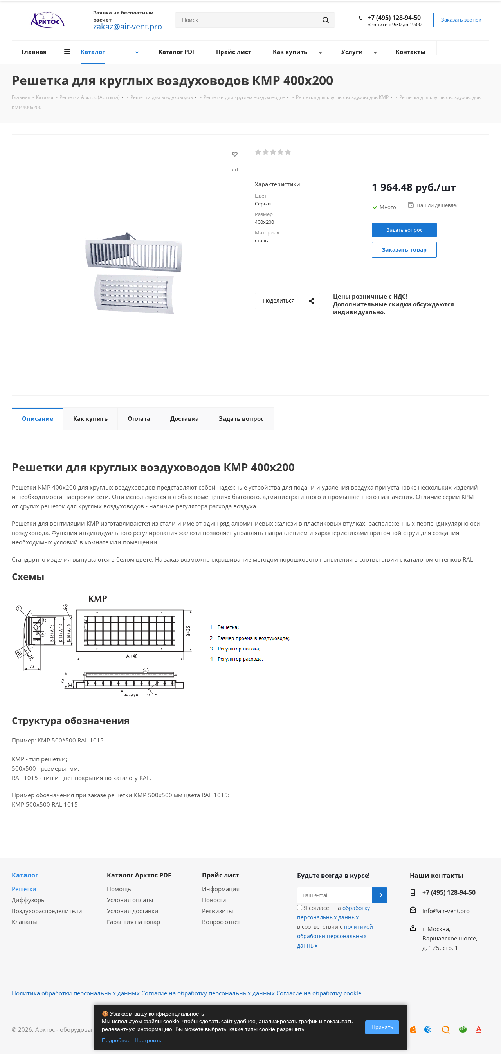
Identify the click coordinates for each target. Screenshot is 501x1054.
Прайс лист (220, 875)
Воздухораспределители (47, 911)
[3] (273, 152)
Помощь (119, 889)
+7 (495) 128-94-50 (394, 17)
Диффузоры (29, 900)
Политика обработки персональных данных (76, 993)
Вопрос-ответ (221, 922)
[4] (281, 152)
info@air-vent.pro (446, 911)
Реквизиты (217, 911)
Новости (214, 900)
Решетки (24, 889)
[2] (266, 152)
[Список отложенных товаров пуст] (463, 48)
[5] (288, 152)
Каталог (25, 875)
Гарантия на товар (133, 922)
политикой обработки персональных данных (335, 936)
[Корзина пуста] (480, 48)
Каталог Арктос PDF (139, 875)
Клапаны (24, 922)
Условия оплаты (130, 900)
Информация (221, 889)
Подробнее (116, 1040)
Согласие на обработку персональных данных (208, 993)
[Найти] (325, 20)
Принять (382, 1027)
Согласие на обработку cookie (318, 993)
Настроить (148, 1040)
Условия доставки (133, 911)
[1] (258, 152)
